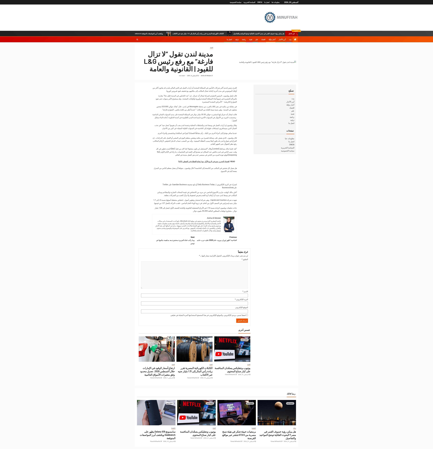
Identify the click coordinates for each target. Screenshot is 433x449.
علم (257, 39)
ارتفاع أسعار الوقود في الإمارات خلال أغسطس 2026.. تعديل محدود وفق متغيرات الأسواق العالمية (157, 371)
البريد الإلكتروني (241, 299)
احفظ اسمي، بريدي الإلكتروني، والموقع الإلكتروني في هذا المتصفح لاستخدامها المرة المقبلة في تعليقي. (208, 315)
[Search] (137, 39)
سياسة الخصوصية (235, 2)
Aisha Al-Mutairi (205, 75)
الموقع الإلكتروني (241, 307)
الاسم (245, 291)
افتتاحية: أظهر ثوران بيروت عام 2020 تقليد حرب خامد (217, 238)
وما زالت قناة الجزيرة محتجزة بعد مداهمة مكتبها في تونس (175, 240)
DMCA (259, 2)
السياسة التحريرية (249, 2)
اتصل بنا (266, 2)
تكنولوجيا (254, 428)
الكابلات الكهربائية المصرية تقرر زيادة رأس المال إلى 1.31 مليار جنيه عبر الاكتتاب (219, 34)
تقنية (250, 39)
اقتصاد (263, 39)
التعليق (245, 259)
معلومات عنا (276, 2)
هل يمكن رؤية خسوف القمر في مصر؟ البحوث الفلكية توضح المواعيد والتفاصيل (280, 34)
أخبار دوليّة (272, 39)
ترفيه (237, 39)
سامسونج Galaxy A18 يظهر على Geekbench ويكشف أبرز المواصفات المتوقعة (159, 34)
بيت (290, 39)
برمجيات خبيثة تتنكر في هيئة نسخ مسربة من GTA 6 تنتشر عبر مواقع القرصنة (239, 435)
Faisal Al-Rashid (230, 374)
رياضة (244, 39)
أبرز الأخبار (282, 39)
